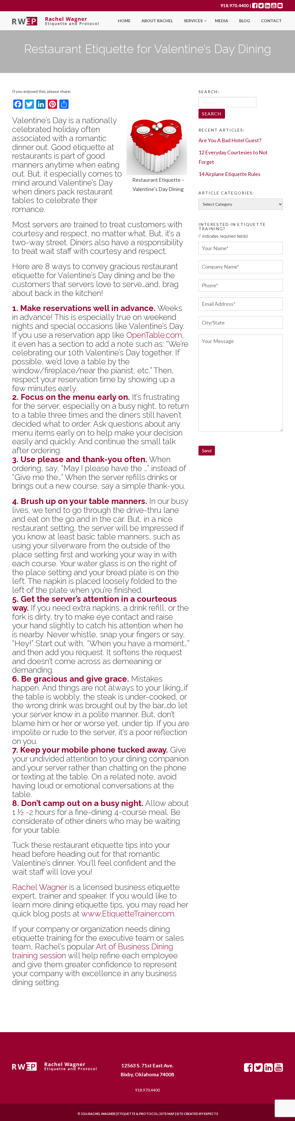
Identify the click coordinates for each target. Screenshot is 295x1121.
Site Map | (182, 1114)
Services (193, 20)
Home (124, 20)
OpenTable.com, (155, 335)
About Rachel (157, 20)
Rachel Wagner (39, 887)
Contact (271, 20)
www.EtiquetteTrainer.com (127, 913)
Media (221, 20)
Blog (244, 20)
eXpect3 (211, 1114)
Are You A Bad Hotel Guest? (229, 140)
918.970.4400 (234, 5)
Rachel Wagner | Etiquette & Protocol (123, 1114)
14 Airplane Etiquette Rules (229, 174)
